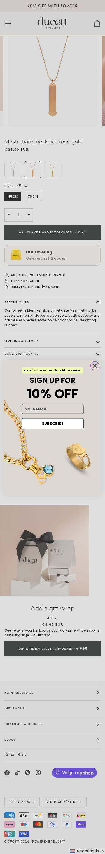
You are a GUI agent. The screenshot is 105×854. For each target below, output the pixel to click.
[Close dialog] (94, 365)
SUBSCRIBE (52, 423)
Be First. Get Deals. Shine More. (52, 370)
